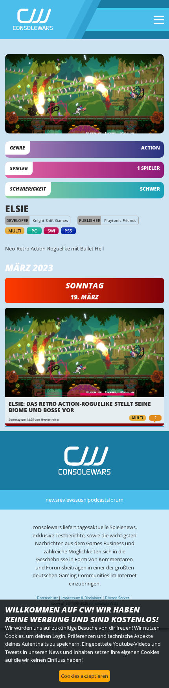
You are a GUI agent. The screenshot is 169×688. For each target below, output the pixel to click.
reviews (66, 499)
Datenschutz (47, 597)
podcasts (98, 499)
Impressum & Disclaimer (81, 597)
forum (116, 499)
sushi (81, 499)
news (52, 499)
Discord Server (117, 597)
